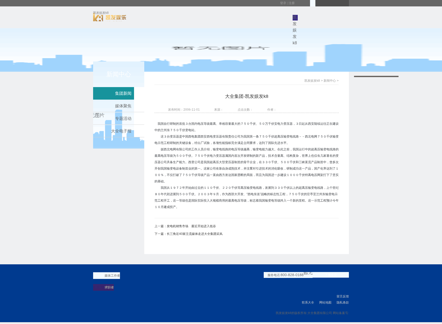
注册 (292, 3)
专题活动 (123, 118)
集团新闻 (123, 93)
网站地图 (325, 302)
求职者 (109, 287)
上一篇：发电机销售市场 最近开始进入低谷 (185, 226)
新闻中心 (330, 80)
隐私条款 (343, 302)
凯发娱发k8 (101, 14)
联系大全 (308, 302)
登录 (283, 3)
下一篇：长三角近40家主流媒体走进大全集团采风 (188, 234)
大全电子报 (121, 131)
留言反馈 (343, 296)
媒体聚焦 (123, 106)
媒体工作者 (112, 275)
